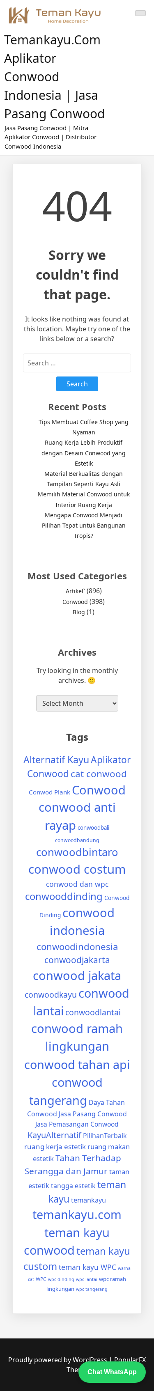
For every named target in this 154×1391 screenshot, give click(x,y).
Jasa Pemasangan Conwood (77, 1124)
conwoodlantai (93, 1012)
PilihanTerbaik (105, 1135)
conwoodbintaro (77, 852)
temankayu (88, 1200)
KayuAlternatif (54, 1135)
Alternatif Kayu (56, 759)
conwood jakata (77, 975)
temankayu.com (77, 1214)
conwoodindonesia (77, 946)
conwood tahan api (77, 1064)
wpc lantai (86, 1279)
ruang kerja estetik (55, 1146)
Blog (79, 612)
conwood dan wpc (77, 884)
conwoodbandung (77, 840)
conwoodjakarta (77, 960)
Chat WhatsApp (112, 1371)
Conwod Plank (49, 792)
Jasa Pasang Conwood (93, 1113)
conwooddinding (64, 896)
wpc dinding (61, 1279)
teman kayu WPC (87, 1267)
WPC (41, 1279)
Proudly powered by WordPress (58, 1359)
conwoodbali (93, 827)
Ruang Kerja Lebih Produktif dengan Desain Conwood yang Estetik (83, 452)
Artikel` (75, 591)
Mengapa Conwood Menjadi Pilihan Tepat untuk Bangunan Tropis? (84, 525)
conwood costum (77, 869)
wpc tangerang (92, 1289)
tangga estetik (73, 1185)
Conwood (75, 602)
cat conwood (99, 773)
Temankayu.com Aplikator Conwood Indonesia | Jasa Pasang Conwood (54, 76)
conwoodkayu (51, 994)
